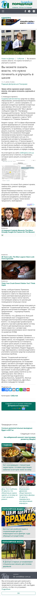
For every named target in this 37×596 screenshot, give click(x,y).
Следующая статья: (20, 436)
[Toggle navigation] (2, 11)
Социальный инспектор (10, 99)
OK (18, 593)
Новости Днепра (8, 59)
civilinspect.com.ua (27, 153)
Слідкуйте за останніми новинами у (18, 406)
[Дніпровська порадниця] (6, 577)
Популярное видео (13, 509)
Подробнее (6, 589)
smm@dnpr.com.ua (23, 577)
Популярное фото (12, 541)
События (20, 59)
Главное (7, 445)
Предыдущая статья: (16, 427)
